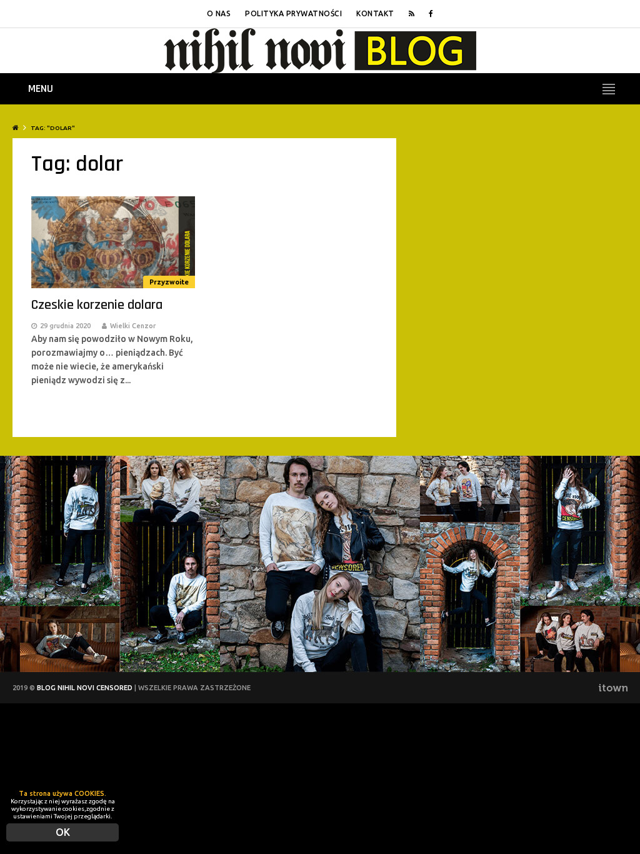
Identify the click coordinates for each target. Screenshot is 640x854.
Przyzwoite (169, 282)
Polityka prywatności (293, 13)
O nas (219, 13)
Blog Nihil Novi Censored (84, 687)
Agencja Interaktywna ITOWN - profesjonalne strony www (613, 688)
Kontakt (375, 13)
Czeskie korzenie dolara (96, 305)
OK (63, 832)
